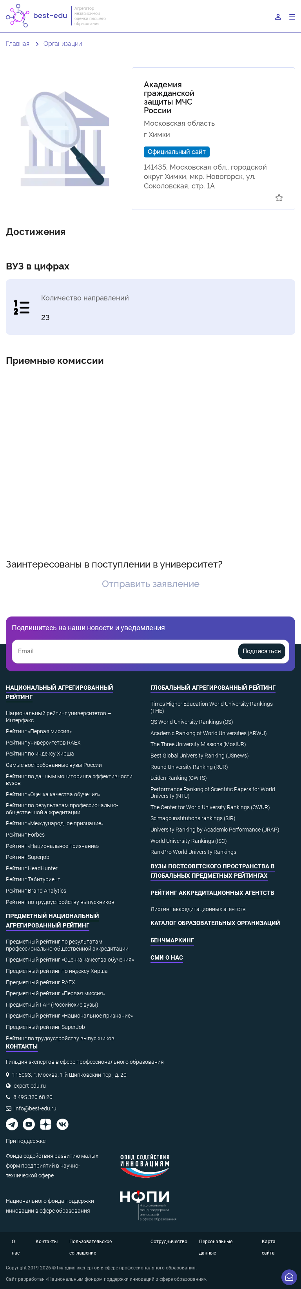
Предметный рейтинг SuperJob (45, 1027)
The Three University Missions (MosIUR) (198, 744)
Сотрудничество (168, 1241)
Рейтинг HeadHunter (32, 868)
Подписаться (262, 651)
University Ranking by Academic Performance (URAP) (214, 829)
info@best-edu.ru (35, 1108)
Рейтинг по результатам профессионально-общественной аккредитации (62, 808)
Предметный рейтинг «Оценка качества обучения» (70, 959)
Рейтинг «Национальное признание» (52, 846)
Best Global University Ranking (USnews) (199, 755)
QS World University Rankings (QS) (191, 722)
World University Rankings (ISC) (188, 841)
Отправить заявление (150, 583)
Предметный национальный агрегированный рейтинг (52, 921)
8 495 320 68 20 (33, 1097)
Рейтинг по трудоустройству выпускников (60, 902)
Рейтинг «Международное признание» (54, 823)
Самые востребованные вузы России (54, 765)
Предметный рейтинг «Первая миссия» (55, 993)
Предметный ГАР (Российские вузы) (52, 1005)
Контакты (47, 1241)
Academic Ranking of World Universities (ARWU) (208, 733)
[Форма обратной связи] (289, 1277)
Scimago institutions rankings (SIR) (193, 818)
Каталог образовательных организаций (215, 923)
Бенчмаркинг (172, 940)
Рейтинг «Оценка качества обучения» (53, 794)
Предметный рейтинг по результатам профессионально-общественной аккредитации (67, 945)
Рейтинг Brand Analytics (36, 891)
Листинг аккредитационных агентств (198, 909)
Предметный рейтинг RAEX (40, 982)
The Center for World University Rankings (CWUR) (210, 807)
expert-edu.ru (30, 1086)
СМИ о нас (166, 957)
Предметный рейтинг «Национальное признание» (69, 1015)
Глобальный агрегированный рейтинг (213, 687)
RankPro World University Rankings (193, 852)
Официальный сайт (177, 151)
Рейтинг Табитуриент (33, 879)
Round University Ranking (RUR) (189, 767)
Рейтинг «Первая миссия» (39, 731)
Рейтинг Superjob (27, 857)
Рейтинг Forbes (25, 835)
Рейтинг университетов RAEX (43, 742)
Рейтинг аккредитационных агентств (212, 893)
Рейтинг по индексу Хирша (40, 753)
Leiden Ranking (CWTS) (178, 778)
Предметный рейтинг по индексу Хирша (57, 971)
